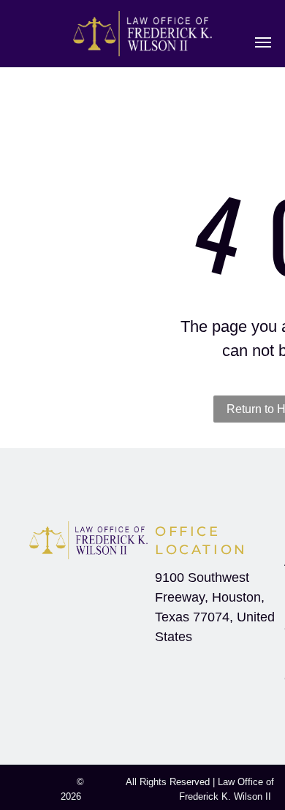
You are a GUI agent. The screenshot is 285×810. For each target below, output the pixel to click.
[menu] (263, 42)
